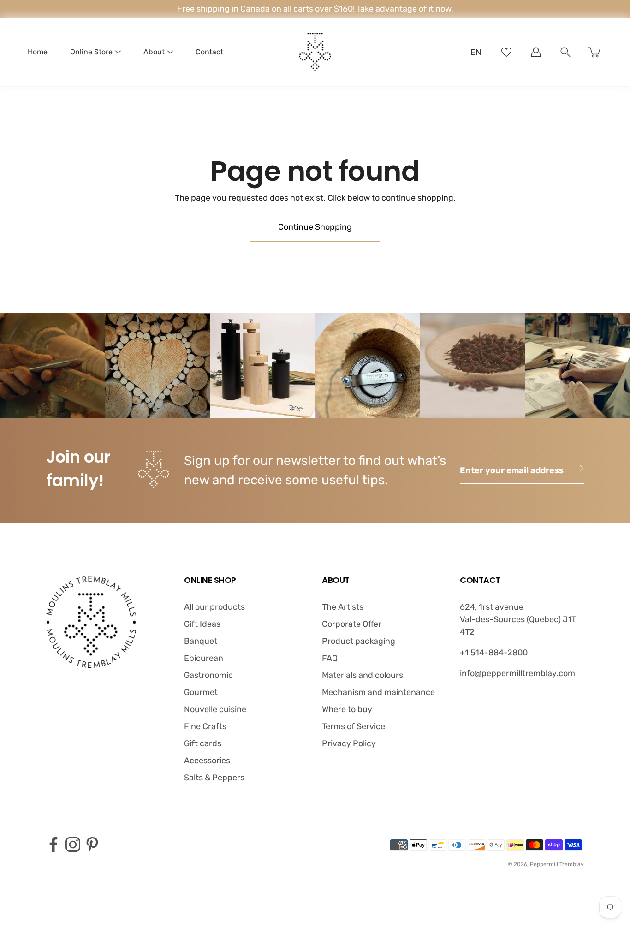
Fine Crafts (205, 726)
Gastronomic (208, 675)
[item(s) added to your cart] (595, 52)
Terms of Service (353, 726)
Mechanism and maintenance (378, 692)
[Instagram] (72, 844)
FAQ (330, 658)
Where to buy (347, 709)
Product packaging (358, 641)
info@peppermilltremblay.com (517, 673)
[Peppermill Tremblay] (315, 52)
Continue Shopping (315, 227)
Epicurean (203, 658)
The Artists (342, 607)
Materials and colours (362, 675)
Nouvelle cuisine (215, 709)
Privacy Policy (349, 743)
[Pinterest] (92, 844)
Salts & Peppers (214, 777)
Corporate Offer (351, 624)
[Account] (536, 52)
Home (38, 52)
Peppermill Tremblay (557, 864)
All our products (214, 607)
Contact (209, 52)
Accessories (207, 760)
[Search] (565, 52)
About (154, 52)
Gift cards (202, 743)
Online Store (91, 52)
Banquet (200, 641)
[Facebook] (53, 844)
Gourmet (201, 692)
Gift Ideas (202, 624)
